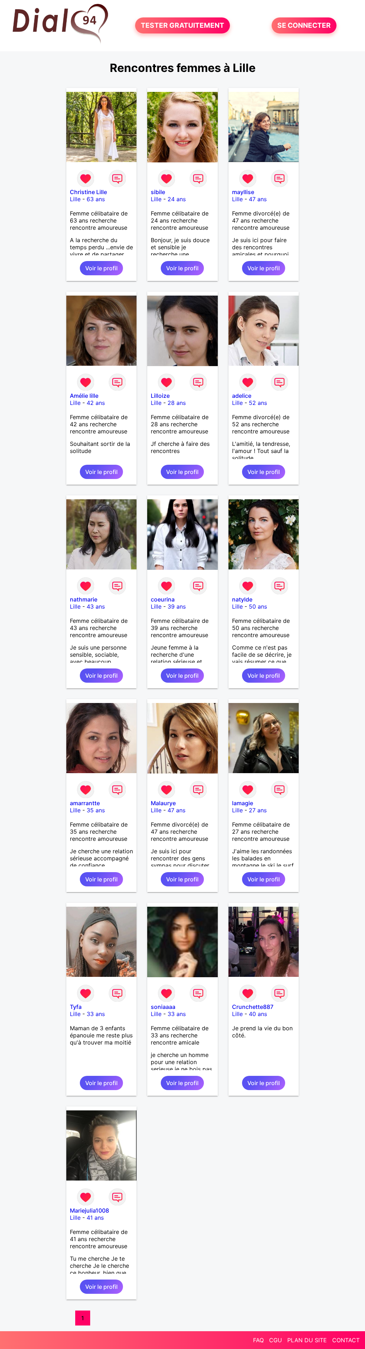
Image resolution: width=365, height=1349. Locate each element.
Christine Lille (88, 192)
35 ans (96, 810)
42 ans (96, 402)
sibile (158, 192)
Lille (75, 199)
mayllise (243, 192)
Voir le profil (101, 268)
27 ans (258, 810)
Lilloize (160, 395)
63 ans (96, 199)
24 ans (177, 199)
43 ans (96, 606)
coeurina (163, 599)
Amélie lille (84, 395)
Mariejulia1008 (89, 1210)
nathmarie (83, 599)
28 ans (177, 402)
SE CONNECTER (304, 25)
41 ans (95, 1217)
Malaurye (163, 803)
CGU (275, 1340)
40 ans (258, 1013)
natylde (242, 599)
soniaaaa (163, 1006)
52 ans (258, 402)
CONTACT (346, 1340)
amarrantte (85, 803)
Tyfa (76, 1006)
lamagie (242, 803)
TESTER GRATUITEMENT (182, 25)
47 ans (258, 199)
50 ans (258, 606)
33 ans (96, 1013)
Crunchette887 (252, 1006)
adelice (241, 395)
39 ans (177, 606)
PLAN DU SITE (307, 1340)
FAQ (258, 1340)
